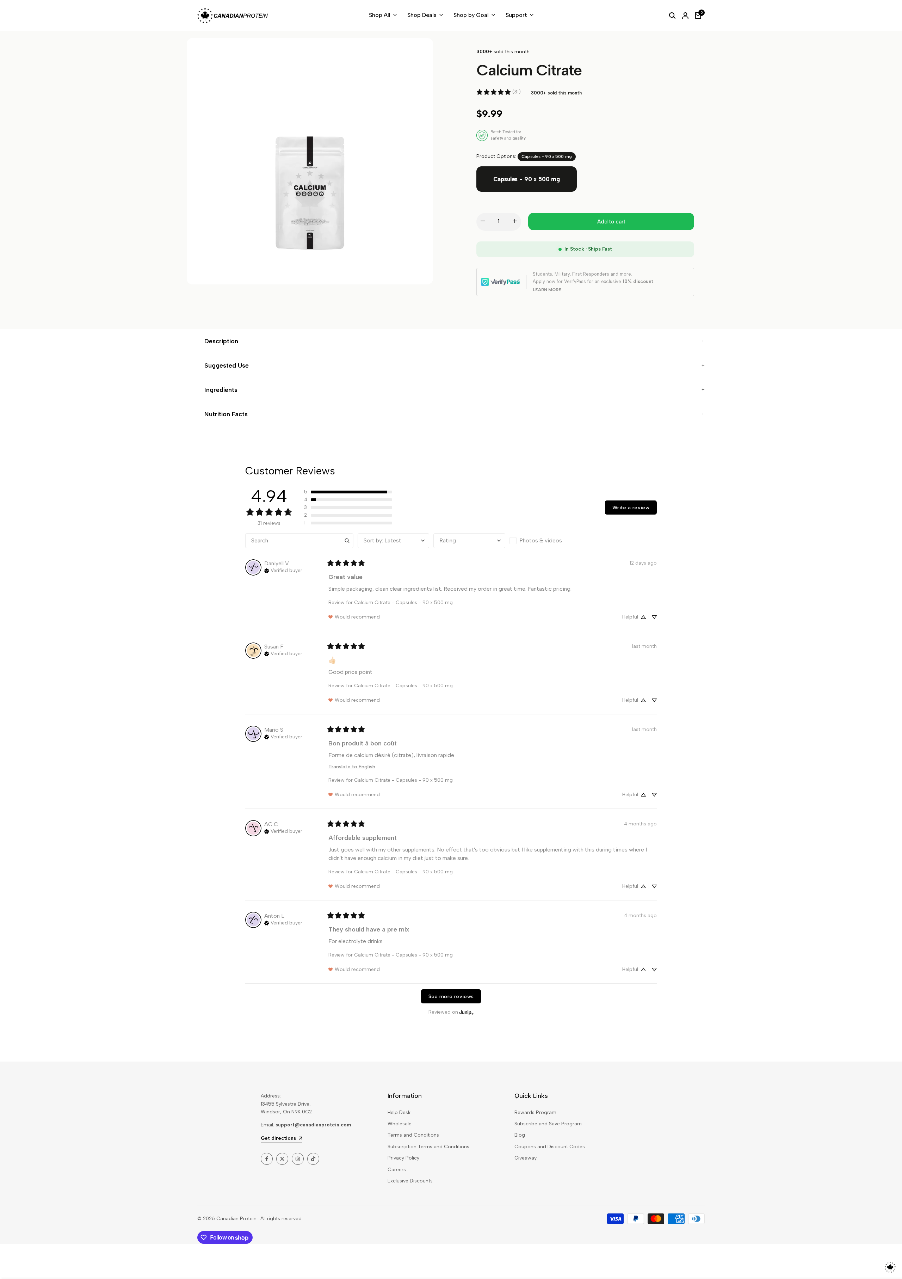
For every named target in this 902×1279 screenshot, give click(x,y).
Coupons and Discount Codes (549, 1147)
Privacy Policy (403, 1158)
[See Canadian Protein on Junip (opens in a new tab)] (466, 1012)
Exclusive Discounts (410, 1181)
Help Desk (399, 1112)
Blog (519, 1135)
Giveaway (525, 1158)
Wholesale (400, 1124)
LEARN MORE (547, 289)
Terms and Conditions (413, 1135)
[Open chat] (890, 1267)
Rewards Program (535, 1112)
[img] (283, 570)
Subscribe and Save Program (548, 1124)
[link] (498, 92)
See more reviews (451, 996)
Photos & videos (540, 540)
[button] (348, 492)
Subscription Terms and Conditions (428, 1147)
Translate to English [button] (351, 766)
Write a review (630, 507)
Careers (397, 1170)
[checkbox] (545, 540)
